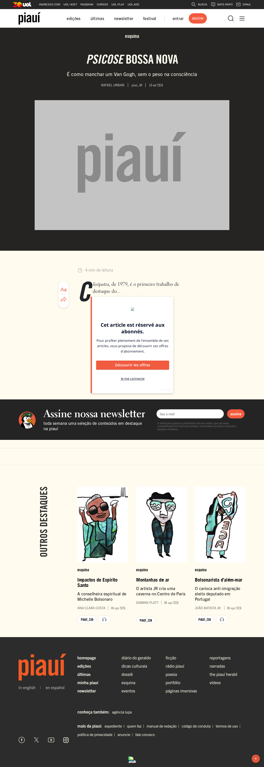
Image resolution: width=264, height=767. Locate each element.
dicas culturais (134, 665)
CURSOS (102, 4)
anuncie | (126, 734)
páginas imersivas (181, 690)
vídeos (215, 682)
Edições (84, 665)
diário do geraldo (136, 657)
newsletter (123, 18)
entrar (178, 18)
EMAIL (247, 4)
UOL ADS (133, 4)
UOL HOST (70, 4)
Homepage (86, 657)
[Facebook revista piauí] (22, 740)
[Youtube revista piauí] (51, 740)
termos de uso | (229, 726)
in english (27, 687)
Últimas (84, 674)
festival (149, 18)
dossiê (127, 674)
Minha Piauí (87, 682)
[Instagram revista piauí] (66, 740)
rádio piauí (175, 665)
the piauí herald (223, 674)
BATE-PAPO (225, 4)
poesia (171, 674)
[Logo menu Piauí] (30, 18)
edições (73, 18)
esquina (128, 682)
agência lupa (122, 712)
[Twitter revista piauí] (36, 740)
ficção (171, 657)
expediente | (115, 726)
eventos (128, 690)
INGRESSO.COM (49, 4)
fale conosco (145, 734)
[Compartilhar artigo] (63, 299)
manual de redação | (164, 726)
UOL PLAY (117, 4)
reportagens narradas (220, 661)
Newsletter (86, 690)
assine (236, 413)
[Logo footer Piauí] (44, 667)
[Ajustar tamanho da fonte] (63, 289)
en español (55, 687)
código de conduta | (198, 726)
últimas (97, 18)
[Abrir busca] (231, 18)
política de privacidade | (97, 734)
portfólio (173, 682)
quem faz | (136, 726)
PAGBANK (86, 4)
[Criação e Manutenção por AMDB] (132, 759)
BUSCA (202, 4)
